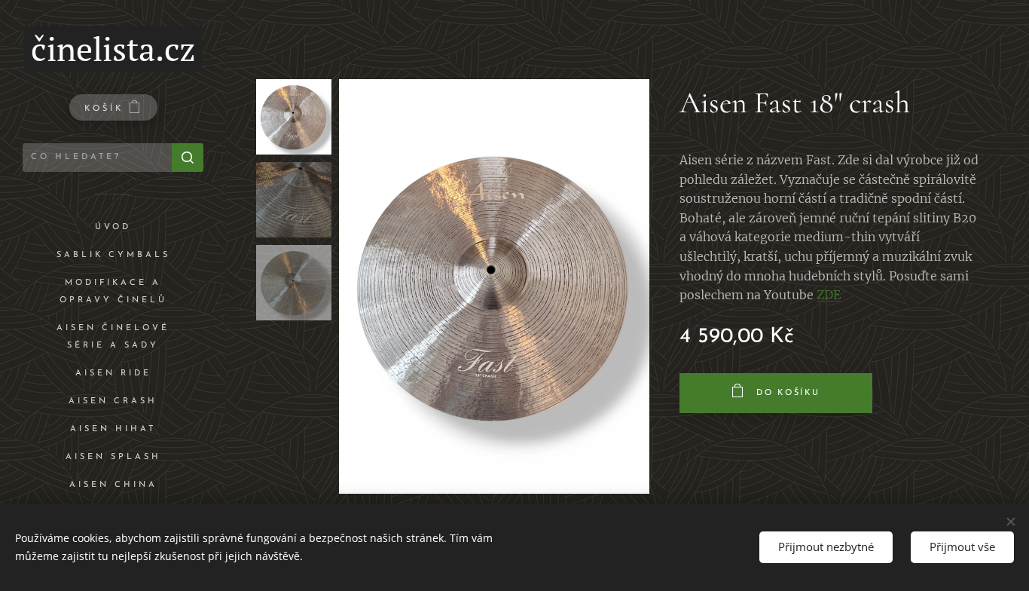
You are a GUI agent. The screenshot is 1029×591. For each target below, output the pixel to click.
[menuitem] (113, 227)
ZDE (829, 294)
